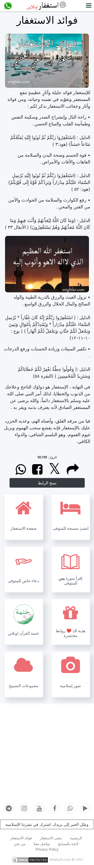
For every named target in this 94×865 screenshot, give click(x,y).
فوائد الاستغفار (21, 838)
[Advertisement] (47, 751)
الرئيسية (76, 838)
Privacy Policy (47, 849)
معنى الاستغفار (51, 838)
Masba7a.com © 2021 (66, 859)
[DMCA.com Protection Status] (30, 859)
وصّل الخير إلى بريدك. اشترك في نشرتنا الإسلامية (47, 824)
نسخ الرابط (47, 482)
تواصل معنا (42, 844)
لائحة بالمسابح (68, 844)
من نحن (20, 844)
